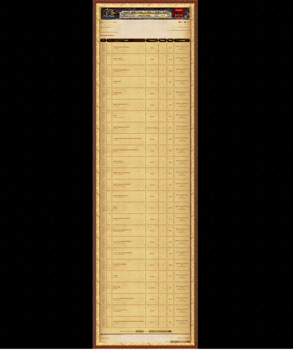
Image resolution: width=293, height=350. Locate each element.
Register (115, 22)
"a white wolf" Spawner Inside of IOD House (127, 138)
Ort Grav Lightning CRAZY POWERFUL (125, 150)
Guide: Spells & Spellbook (121, 173)
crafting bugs (117, 93)
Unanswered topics (105, 32)
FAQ (181, 22)
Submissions (118, 300)
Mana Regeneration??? (120, 104)
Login (103, 22)
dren (152, 70)
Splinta (152, 219)
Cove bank (116, 287)
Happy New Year (126, 230)
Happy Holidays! (126, 241)
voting (115, 275)
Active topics (115, 32)
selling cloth (117, 81)
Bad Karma (152, 288)
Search (188, 22)
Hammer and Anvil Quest (121, 70)
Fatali (152, 48)
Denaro (152, 116)
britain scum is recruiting (121, 218)
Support (117, 48)
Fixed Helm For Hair (127, 298)
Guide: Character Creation (121, 184)
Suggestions (118, 71)
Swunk (152, 93)
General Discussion (120, 60)
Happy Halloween (126, 253)
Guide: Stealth (117, 161)
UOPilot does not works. (121, 47)
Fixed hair (124, 310)
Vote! (115, 115)
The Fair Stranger (152, 128)
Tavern (116, 220)
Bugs (116, 83)
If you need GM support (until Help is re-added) (128, 321)
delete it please (118, 58)
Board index (105, 27)
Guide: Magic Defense (120, 195)
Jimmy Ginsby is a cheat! (121, 127)
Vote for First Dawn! (119, 264)
